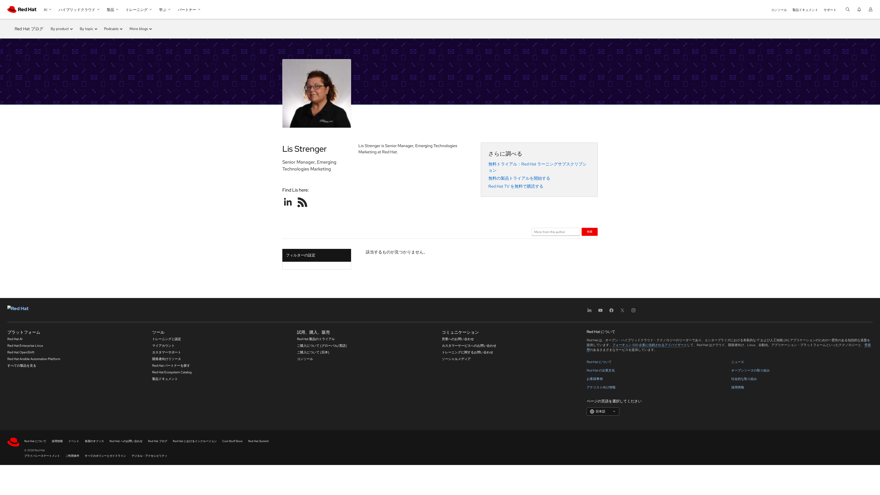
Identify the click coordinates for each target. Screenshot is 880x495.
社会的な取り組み (744, 379)
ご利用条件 (72, 456)
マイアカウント (163, 346)
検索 (589, 232)
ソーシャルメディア (456, 359)
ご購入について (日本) (313, 352)
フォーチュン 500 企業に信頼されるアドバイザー (648, 345)
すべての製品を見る (21, 365)
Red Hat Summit (258, 441)
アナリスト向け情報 (601, 387)
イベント (73, 441)
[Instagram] (633, 311)
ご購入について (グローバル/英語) (322, 346)
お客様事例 (595, 379)
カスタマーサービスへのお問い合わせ (469, 346)
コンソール (779, 10)
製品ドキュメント (805, 10)
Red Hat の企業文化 (601, 370)
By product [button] (60, 28)
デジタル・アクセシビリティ (149, 456)
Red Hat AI (14, 339)
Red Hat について (599, 362)
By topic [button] (86, 28)
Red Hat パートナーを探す (171, 365)
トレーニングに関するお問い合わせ (467, 352)
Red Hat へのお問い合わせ (126, 441)
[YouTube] (600, 311)
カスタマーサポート (166, 352)
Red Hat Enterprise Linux (25, 346)
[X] (622, 311)
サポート (830, 10)
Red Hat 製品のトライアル (316, 339)
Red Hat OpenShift (20, 352)
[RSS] (302, 202)
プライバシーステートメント (42, 456)
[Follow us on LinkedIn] (287, 202)
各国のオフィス (94, 441)
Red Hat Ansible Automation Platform (33, 359)
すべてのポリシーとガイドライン (105, 456)
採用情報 (737, 387)
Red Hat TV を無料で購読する (515, 186)
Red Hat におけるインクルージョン (195, 441)
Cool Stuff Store (232, 441)
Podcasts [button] (111, 28)
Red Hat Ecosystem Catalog (172, 372)
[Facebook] (611, 311)
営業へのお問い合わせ (458, 339)
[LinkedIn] (589, 311)
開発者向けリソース (166, 359)
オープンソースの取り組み (750, 370)
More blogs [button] (138, 28)
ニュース (737, 362)
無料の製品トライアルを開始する (519, 178)
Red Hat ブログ (29, 28)
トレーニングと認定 (166, 339)
